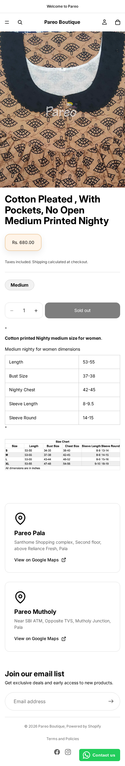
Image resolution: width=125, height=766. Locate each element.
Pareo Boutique (51, 726)
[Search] (20, 22)
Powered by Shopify (83, 726)
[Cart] (117, 22)
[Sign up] (111, 701)
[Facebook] (57, 752)
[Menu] (7, 22)
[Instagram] (68, 752)
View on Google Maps (36, 559)
